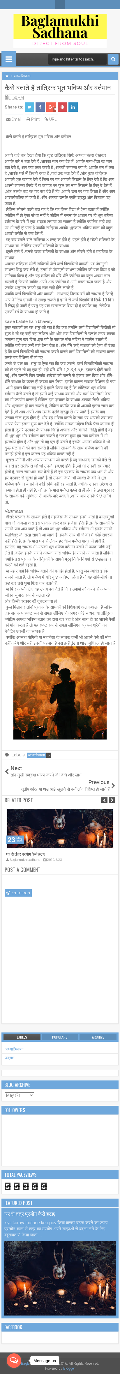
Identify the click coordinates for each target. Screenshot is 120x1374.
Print (35, 119)
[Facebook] (60, 4)
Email (16, 119)
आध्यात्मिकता (36, 755)
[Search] (113, 59)
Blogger (69, 1368)
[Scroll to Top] (111, 1365)
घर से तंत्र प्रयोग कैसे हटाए (25, 854)
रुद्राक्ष (10, 1057)
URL (52, 119)
